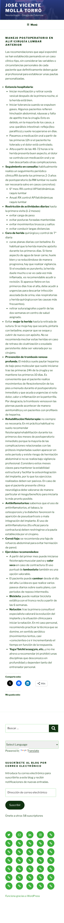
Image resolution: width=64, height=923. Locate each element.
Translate (33, 750)
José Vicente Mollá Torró (23, 8)
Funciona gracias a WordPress (22, 895)
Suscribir (15, 805)
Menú (34, 24)
